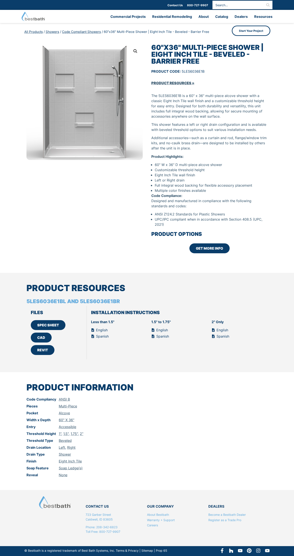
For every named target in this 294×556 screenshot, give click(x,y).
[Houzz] (231, 550)
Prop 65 (161, 550)
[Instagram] (258, 550)
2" (81, 433)
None (63, 475)
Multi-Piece (68, 406)
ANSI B (64, 399)
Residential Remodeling (172, 16)
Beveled (65, 440)
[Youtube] (267, 550)
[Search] (268, 5)
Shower (65, 454)
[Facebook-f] (222, 550)
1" (60, 433)
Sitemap (147, 550)
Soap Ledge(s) (71, 468)
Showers (52, 31)
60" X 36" (66, 420)
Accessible (67, 426)
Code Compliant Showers (81, 31)
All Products (33, 31)
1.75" (74, 433)
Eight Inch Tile (70, 461)
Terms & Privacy (127, 550)
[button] (135, 51)
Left (62, 447)
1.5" (66, 433)
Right (71, 447)
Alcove (64, 413)
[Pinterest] (249, 550)
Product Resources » (172, 83)
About (203, 16)
